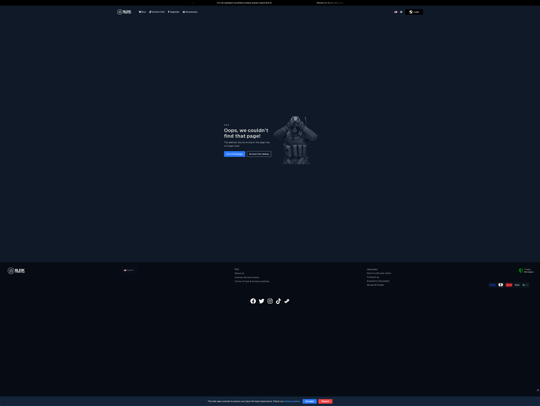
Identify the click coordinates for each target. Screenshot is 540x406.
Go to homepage (235, 154)
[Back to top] (538, 390)
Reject (325, 401)
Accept (310, 401)
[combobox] (129, 270)
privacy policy (292, 401)
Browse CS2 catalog (259, 154)
